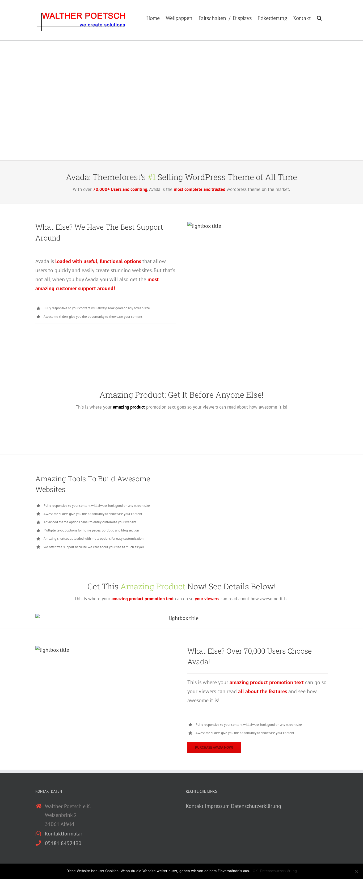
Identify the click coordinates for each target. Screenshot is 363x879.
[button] (319, 17)
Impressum (217, 806)
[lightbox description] (204, 225)
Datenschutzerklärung (256, 806)
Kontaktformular (63, 833)
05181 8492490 (63, 843)
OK (255, 871)
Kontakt (195, 806)
